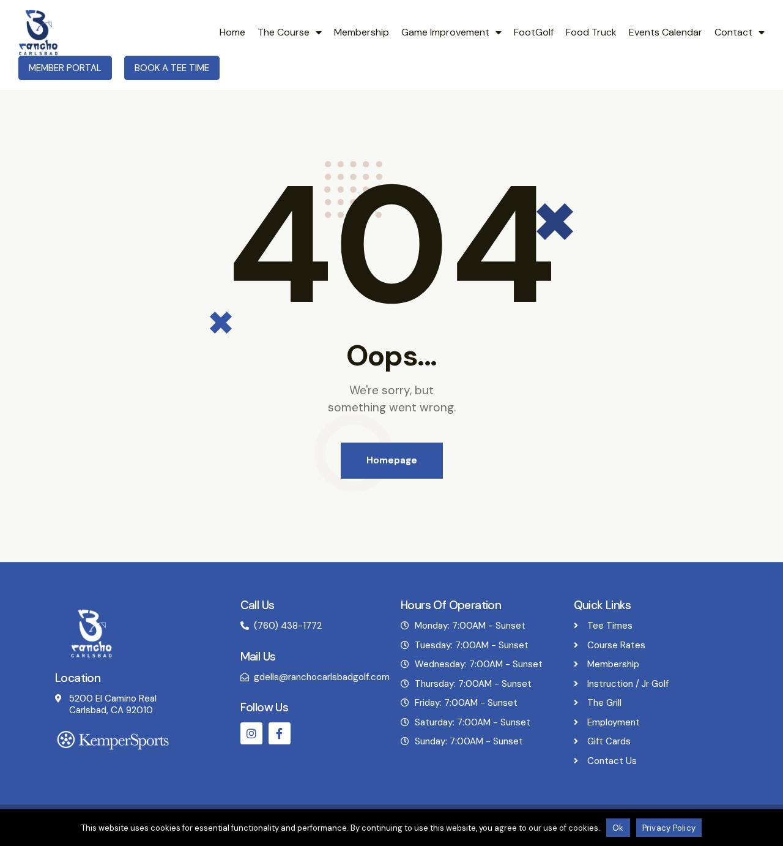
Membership (361, 32)
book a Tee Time (172, 68)
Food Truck (591, 32)
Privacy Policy (669, 828)
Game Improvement (445, 32)
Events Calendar (665, 32)
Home (232, 32)
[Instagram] (251, 733)
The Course (284, 32)
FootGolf (534, 32)
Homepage (391, 460)
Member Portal (65, 68)
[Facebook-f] (280, 733)
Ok (618, 828)
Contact (733, 32)
